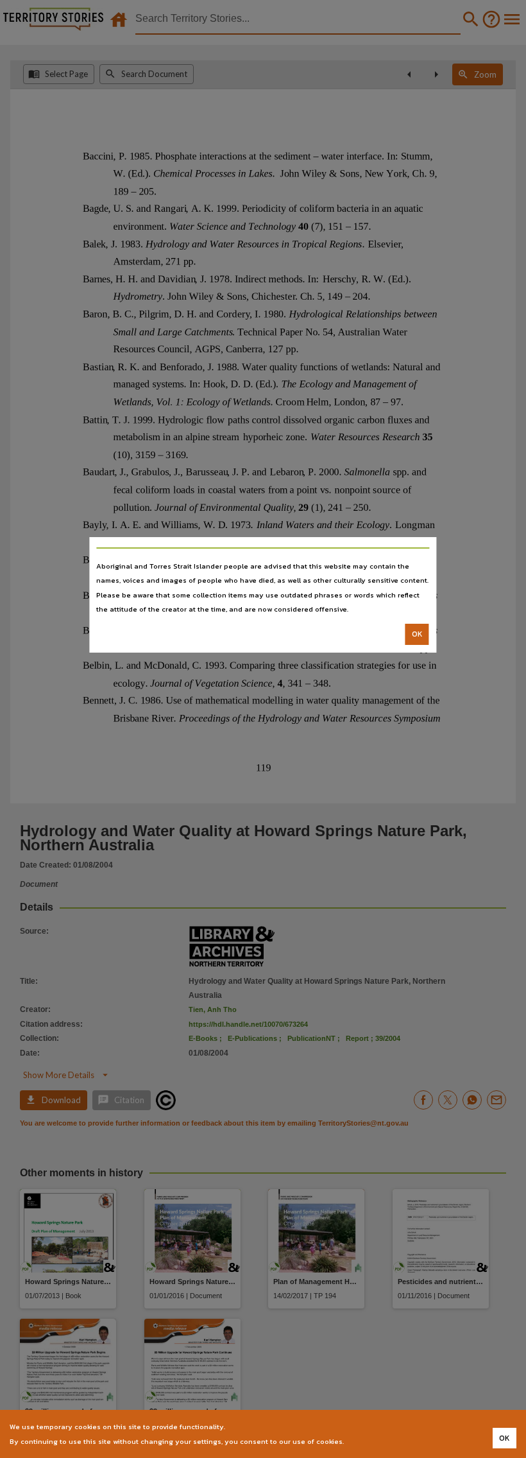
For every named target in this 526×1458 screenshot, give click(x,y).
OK (417, 634)
